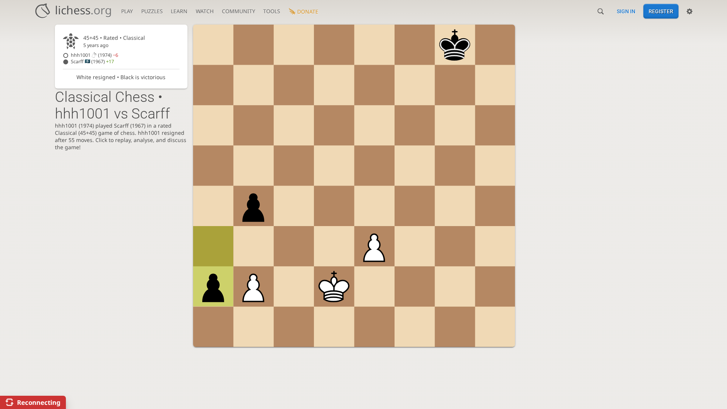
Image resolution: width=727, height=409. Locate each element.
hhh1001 (94, 55)
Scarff (92, 61)
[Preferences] (689, 11)
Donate (307, 11)
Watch (205, 11)
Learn (179, 11)
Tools (271, 11)
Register (661, 11)
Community (238, 11)
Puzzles (152, 11)
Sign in (626, 11)
